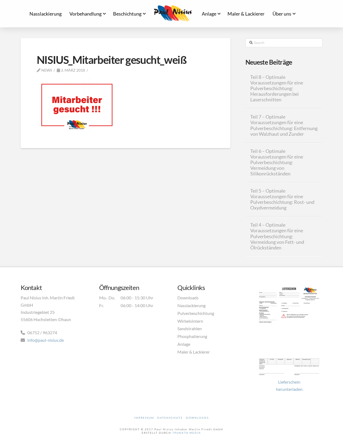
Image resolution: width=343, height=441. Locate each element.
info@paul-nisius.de (45, 340)
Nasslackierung (191, 305)
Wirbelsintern (190, 321)
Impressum (144, 417)
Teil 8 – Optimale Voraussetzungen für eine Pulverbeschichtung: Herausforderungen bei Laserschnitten (276, 88)
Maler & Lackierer (193, 351)
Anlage (183, 344)
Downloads (188, 297)
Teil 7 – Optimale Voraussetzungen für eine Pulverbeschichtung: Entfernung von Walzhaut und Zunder (284, 125)
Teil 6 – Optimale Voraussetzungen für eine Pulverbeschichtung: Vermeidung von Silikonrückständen (276, 162)
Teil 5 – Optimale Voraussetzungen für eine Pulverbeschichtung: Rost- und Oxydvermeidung (282, 199)
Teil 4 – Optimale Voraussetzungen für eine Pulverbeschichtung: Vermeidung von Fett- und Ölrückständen (277, 236)
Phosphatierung (192, 336)
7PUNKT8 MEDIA (186, 432)
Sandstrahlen (189, 328)
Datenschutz (170, 417)
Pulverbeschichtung (195, 313)
